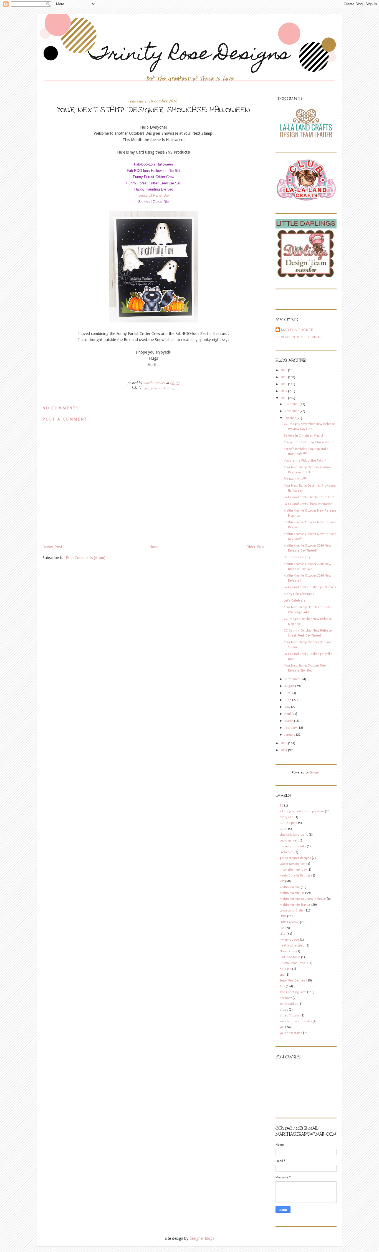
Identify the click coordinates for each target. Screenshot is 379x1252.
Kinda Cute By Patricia (295, 875)
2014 (284, 750)
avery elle (287, 817)
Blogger (314, 772)
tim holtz (286, 998)
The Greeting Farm (293, 992)
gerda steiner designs (295, 858)
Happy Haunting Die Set (153, 189)
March (289, 721)
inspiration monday (293, 870)
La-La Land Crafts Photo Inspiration (308, 504)
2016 (284, 398)
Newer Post (52, 547)
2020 (284, 370)
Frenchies (287, 852)
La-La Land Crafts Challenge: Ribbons (310, 587)
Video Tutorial (290, 1015)
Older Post (255, 547)
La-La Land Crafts (292, 910)
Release (285, 969)
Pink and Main (290, 957)
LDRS (283, 916)
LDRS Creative (289, 922)
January (290, 735)
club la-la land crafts (294, 835)
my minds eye (289, 939)
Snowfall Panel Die (153, 195)
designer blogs (202, 1238)
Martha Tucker (297, 330)
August (289, 686)
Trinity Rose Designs (189, 55)
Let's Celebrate (294, 600)
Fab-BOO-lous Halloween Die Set (153, 171)
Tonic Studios (289, 1004)
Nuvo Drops (287, 951)
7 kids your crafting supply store (302, 811)
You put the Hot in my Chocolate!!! (308, 442)
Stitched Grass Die (153, 202)
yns (145, 387)
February (290, 728)
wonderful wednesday (296, 1021)
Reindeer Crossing (297, 557)
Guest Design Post (292, 864)
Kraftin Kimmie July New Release (303, 899)
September (292, 679)
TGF (282, 986)
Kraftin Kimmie (290, 887)
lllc (282, 928)
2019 (284, 377)
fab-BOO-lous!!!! (295, 479)
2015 (284, 743)
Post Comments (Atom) (85, 557)
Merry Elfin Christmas (299, 594)
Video (284, 1009)
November (292, 411)
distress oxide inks (293, 846)
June (288, 700)
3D (281, 805)
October (290, 418)
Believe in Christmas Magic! (303, 435)
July (287, 693)
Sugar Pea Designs (292, 980)
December (292, 404)
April (288, 714)
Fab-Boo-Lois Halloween (153, 164)
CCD (282, 829)
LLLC (283, 934)
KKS (282, 881)
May (287, 707)
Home (154, 547)
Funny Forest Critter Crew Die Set (153, 183)
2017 (284, 391)
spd (282, 974)
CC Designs (287, 823)
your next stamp (163, 387)
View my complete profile (301, 337)
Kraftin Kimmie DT (292, 893)
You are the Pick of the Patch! (305, 460)
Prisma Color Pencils (294, 963)
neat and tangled (292, 945)
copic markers (289, 840)
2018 (284, 384)
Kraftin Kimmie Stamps (295, 905)
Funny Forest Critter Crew (153, 177)
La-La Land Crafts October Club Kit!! (309, 497)
